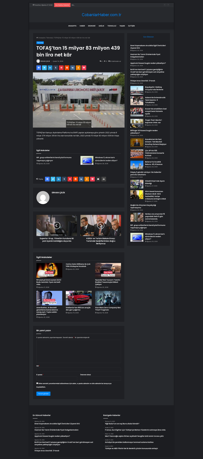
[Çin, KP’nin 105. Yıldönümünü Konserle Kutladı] (136, 153)
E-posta (39, 375)
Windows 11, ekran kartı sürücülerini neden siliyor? (155, 236)
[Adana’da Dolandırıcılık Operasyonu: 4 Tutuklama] (136, 100)
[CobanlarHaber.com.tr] (101, 15)
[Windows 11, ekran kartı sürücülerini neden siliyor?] (86, 160)
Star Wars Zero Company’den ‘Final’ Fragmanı (108, 308)
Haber (82, 26)
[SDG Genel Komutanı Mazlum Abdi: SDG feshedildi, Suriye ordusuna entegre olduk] (136, 194)
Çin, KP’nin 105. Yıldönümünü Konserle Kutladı (154, 153)
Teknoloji (111, 26)
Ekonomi (91, 26)
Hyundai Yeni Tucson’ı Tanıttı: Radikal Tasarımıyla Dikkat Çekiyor (107, 282)
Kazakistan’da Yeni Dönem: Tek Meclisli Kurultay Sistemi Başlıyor (155, 141)
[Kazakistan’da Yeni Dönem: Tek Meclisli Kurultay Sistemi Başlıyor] (136, 142)
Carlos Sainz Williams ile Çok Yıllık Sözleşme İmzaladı (78, 265)
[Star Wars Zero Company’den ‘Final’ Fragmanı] (108, 298)
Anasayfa (72, 26)
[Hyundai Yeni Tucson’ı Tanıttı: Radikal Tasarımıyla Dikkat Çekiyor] (108, 270)
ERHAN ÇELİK (45, 61)
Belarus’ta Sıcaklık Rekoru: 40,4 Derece (153, 163)
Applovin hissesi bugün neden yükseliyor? (87, 5)
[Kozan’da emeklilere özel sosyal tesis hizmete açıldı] (136, 112)
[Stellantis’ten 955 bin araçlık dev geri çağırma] (79, 298)
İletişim (131, 26)
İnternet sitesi (85, 375)
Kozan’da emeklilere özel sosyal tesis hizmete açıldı (156, 111)
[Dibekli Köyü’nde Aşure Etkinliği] (136, 184)
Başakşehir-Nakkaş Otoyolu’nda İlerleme (154, 88)
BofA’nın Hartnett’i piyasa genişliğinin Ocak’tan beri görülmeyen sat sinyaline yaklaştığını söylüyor (147, 72)
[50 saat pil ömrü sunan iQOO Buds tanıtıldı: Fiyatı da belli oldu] (49, 270)
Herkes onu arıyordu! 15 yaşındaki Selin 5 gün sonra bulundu (155, 216)
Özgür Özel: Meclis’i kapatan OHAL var (153, 121)
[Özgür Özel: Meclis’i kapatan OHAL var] (136, 123)
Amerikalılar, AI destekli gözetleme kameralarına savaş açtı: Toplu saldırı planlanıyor (47, 310)
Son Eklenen (148, 37)
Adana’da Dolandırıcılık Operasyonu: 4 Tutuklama (155, 100)
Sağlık (101, 26)
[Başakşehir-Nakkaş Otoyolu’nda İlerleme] (136, 90)
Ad (38, 366)
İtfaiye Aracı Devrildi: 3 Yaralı (142, 81)
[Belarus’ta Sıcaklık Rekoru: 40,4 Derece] (136, 165)
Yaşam (122, 26)
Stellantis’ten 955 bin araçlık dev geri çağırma (78, 308)
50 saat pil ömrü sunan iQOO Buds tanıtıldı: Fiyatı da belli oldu (48, 282)
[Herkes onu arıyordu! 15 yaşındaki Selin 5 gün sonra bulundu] (136, 217)
